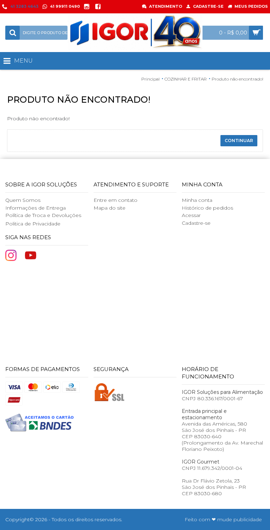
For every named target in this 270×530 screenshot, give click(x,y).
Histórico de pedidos (207, 208)
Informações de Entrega (35, 208)
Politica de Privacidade (32, 224)
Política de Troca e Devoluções (43, 215)
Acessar (191, 215)
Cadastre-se (196, 223)
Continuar (239, 140)
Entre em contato (115, 200)
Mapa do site (110, 208)
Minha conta (197, 200)
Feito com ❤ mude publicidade (223, 519)
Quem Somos (22, 200)
